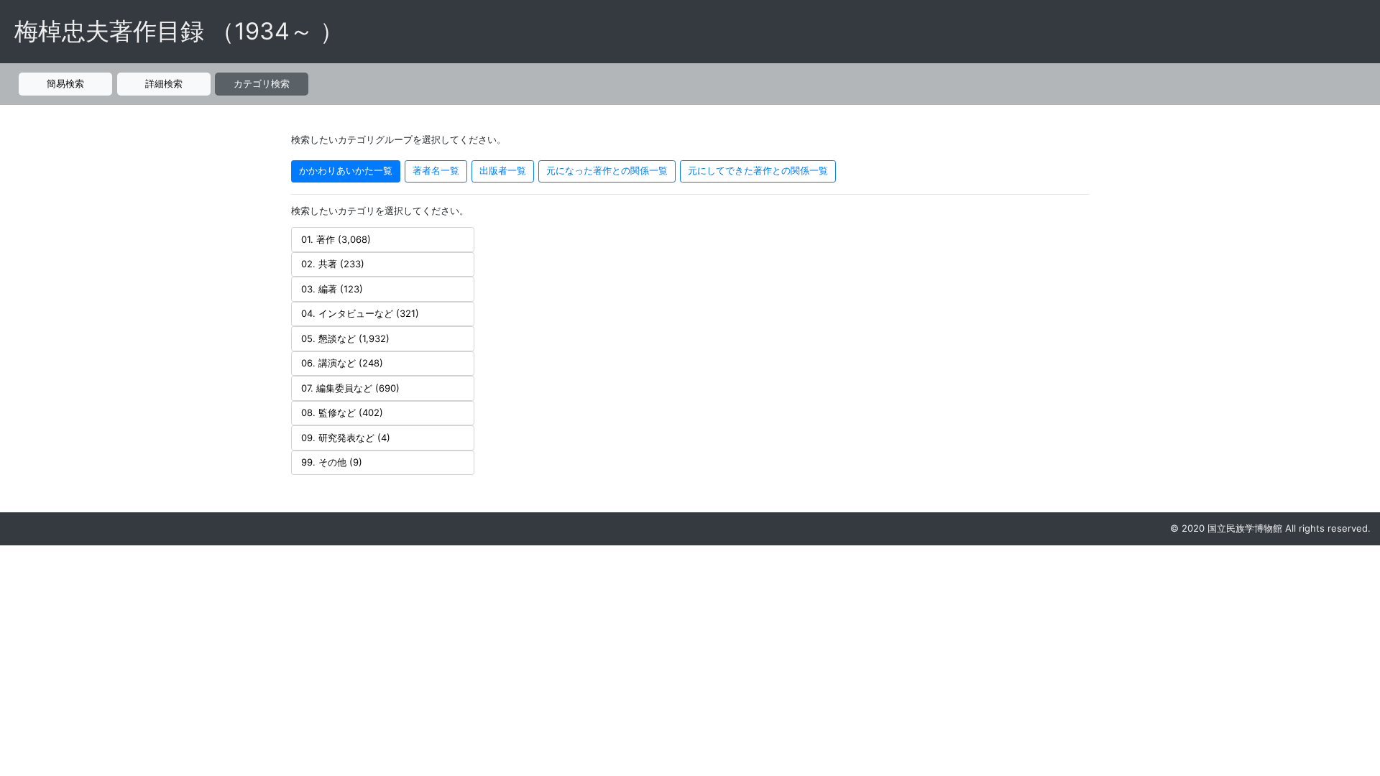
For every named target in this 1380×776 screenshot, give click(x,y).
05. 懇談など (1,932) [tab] (345, 338)
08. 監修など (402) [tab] (342, 412)
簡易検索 (65, 83)
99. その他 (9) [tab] (331, 462)
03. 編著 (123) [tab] (332, 289)
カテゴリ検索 (262, 83)
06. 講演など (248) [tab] (342, 363)
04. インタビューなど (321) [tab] (360, 313)
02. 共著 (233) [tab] (332, 263)
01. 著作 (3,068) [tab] (336, 239)
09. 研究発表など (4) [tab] (345, 437)
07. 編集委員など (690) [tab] (350, 388)
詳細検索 (164, 83)
